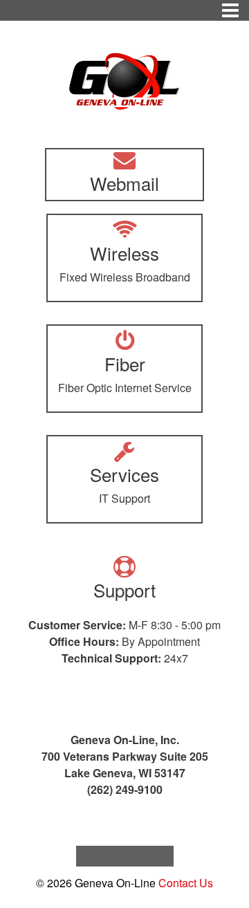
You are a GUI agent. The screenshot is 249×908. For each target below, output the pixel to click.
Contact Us (185, 883)
